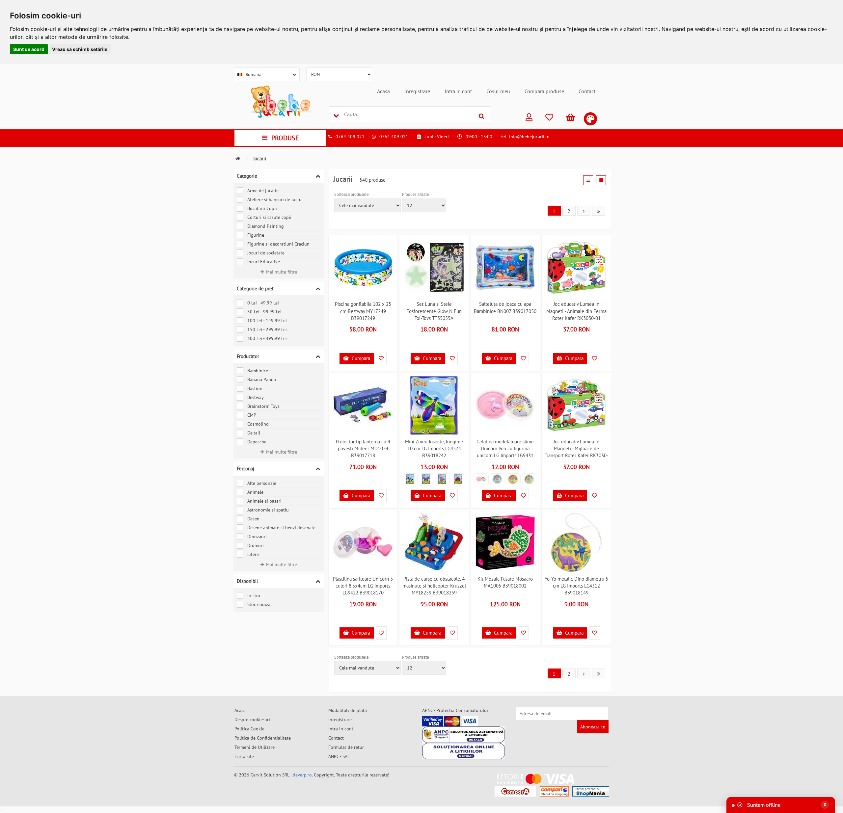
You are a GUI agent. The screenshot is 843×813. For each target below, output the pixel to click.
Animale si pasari (264, 501)
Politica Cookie (249, 729)
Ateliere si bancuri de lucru (274, 199)
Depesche (256, 442)
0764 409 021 (350, 137)
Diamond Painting (265, 226)
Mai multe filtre (281, 272)
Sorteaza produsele (351, 194)
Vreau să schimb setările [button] (79, 49)
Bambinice (257, 371)
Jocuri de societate (266, 253)
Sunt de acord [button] (28, 49)
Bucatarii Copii (262, 208)
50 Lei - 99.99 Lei (264, 312)
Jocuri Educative (263, 262)
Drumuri (255, 545)
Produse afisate (415, 194)
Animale (255, 492)
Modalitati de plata (347, 710)
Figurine (255, 235)
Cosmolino (258, 424)
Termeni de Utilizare (254, 747)
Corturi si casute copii (269, 217)
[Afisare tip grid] (588, 180)
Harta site (244, 756)
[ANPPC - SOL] (463, 751)
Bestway (255, 397)
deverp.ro (302, 775)
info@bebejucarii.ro (529, 137)
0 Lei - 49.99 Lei (263, 303)
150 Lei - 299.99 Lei (267, 329)
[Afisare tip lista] (601, 180)
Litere (253, 554)
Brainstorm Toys (263, 406)
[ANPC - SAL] (463, 734)
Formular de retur (346, 747)
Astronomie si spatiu (268, 510)
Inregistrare (417, 91)
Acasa (383, 91)
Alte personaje (261, 483)
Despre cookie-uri (252, 719)
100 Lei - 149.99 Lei (267, 321)
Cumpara (360, 358)
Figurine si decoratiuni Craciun (278, 244)
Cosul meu (498, 91)
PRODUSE (285, 138)
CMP (251, 415)
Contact (587, 91)
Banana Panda (261, 379)
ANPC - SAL (339, 756)
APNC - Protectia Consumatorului (455, 710)
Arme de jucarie (263, 191)
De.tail (253, 433)
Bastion (254, 388)
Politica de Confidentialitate (262, 738)
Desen (253, 519)
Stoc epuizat (259, 604)
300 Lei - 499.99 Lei (267, 338)
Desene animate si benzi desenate (281, 528)
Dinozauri (257, 536)
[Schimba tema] (590, 118)
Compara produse (544, 91)
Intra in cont (458, 91)
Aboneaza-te (592, 727)
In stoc (254, 595)
